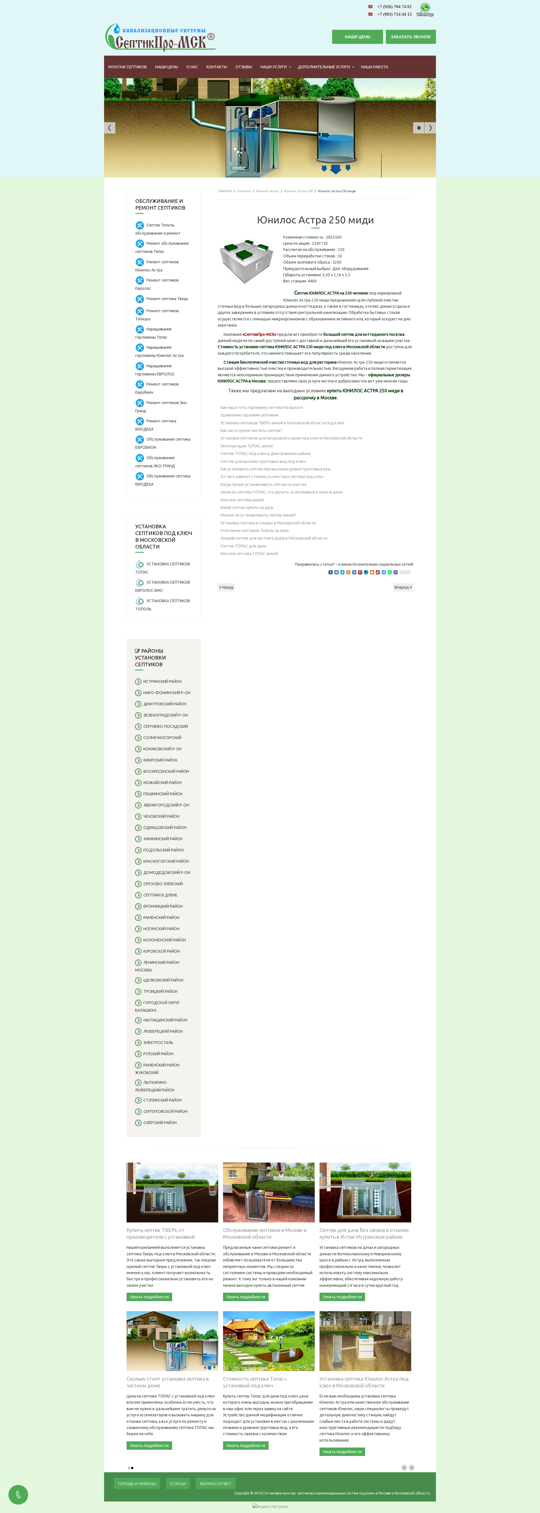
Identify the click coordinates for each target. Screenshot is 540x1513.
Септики (243, 191)
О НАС (192, 67)
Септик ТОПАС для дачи (243, 546)
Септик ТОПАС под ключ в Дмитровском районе (265, 453)
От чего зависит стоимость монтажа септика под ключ (271, 476)
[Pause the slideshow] (418, 127)
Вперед (402, 587)
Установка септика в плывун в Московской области (268, 523)
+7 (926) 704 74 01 (394, 6)
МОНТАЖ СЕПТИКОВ (127, 67)
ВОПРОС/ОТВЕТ (215, 1483)
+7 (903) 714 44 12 (394, 14)
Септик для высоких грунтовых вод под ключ (263, 461)
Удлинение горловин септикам (249, 415)
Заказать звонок (411, 37)
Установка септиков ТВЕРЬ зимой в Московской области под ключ (282, 423)
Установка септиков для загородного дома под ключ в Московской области (291, 438)
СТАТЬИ (178, 1483)
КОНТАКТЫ (216, 67)
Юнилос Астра (267, 191)
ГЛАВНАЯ (225, 191)
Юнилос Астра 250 (298, 191)
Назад (227, 587)
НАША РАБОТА (374, 67)
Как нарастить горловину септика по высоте (261, 407)
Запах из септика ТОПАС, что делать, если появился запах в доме (281, 492)
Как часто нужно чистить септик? (251, 430)
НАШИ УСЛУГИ (273, 67)
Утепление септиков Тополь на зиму (254, 530)
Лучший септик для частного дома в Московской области (273, 538)
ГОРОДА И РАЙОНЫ (137, 1483)
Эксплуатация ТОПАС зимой (246, 446)
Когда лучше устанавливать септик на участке (263, 484)
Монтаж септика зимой (242, 500)
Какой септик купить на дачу (246, 507)
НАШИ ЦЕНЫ (357, 37)
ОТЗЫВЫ (243, 67)
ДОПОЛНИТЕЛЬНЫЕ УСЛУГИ (324, 67)
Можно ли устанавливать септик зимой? (258, 515)
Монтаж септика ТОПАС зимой (249, 553)
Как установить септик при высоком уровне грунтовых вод (275, 469)
